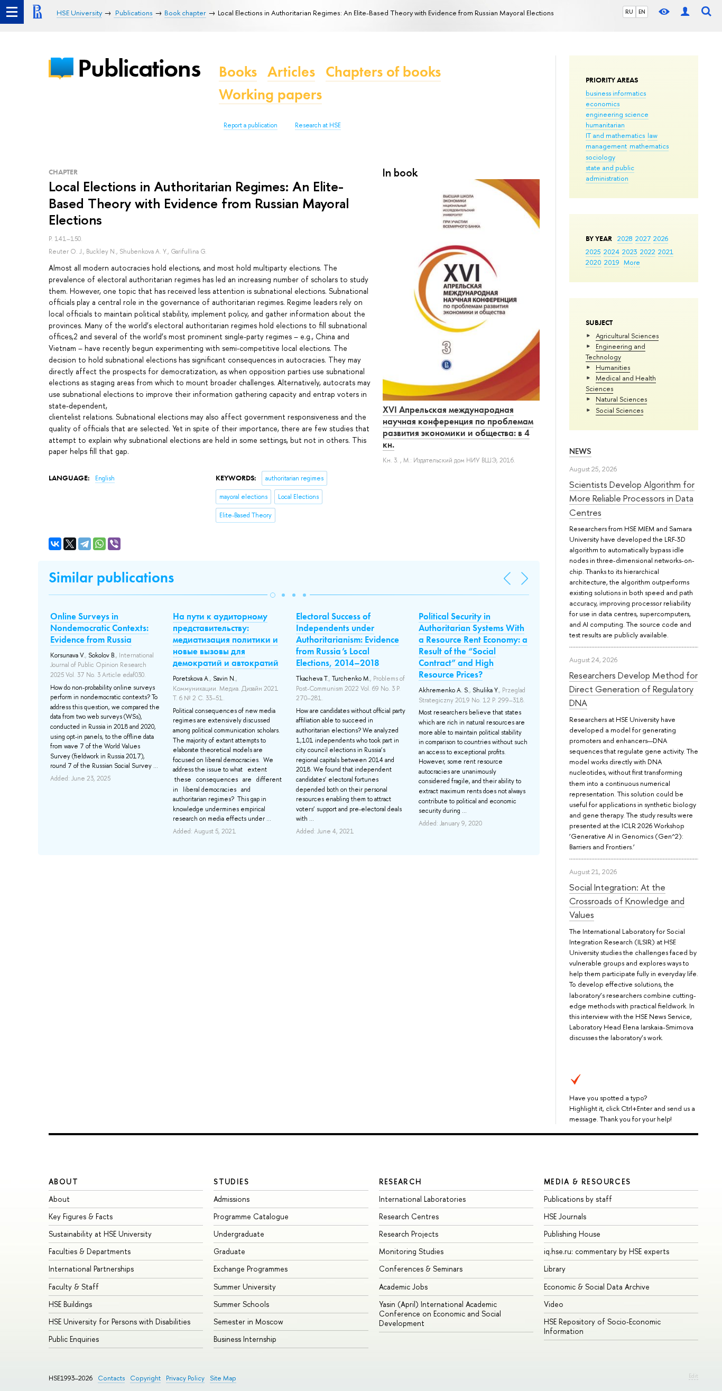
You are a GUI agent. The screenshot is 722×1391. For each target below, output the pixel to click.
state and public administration (610, 173)
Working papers (270, 94)
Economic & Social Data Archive (597, 1287)
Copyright (145, 1378)
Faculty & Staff (74, 1287)
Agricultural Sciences (627, 335)
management (606, 146)
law (652, 135)
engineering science (617, 114)
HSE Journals (565, 1216)
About (63, 1181)
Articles (291, 71)
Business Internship (245, 1339)
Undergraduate (239, 1234)
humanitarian (605, 124)
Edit (693, 1375)
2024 (611, 251)
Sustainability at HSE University (100, 1234)
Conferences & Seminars (420, 1269)
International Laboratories (422, 1199)
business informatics (616, 93)
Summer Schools (241, 1304)
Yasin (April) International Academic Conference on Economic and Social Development (440, 1313)
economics (602, 103)
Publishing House (572, 1234)
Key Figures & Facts (81, 1216)
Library (555, 1269)
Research (400, 1181)
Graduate (229, 1251)
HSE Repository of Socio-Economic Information (602, 1326)
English (105, 478)
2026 (660, 238)
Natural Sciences (621, 399)
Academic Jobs (403, 1287)
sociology (600, 157)
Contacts (111, 1378)
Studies (231, 1181)
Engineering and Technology (615, 351)
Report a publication (250, 125)
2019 (611, 262)
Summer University (245, 1287)
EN (641, 11)
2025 (593, 251)
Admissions (231, 1199)
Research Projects (408, 1234)
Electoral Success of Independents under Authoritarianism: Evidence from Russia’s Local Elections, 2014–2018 (347, 639)
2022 (647, 251)
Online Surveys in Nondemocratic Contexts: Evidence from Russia (99, 627)
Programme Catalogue (251, 1216)
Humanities (613, 367)
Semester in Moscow (248, 1321)
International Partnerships (91, 1269)
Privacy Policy (185, 1378)
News (580, 451)
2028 (625, 238)
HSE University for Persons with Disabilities (119, 1321)
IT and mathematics (615, 135)
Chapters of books (383, 71)
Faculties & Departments (90, 1251)
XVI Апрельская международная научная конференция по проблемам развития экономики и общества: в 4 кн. (458, 427)
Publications (139, 68)
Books (238, 71)
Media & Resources (587, 1181)
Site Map (223, 1378)
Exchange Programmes (251, 1269)
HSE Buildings (70, 1304)
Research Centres (409, 1216)
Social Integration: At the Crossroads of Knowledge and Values (626, 901)
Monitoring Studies (411, 1251)
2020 (593, 262)
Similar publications (111, 577)
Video (553, 1304)
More (632, 262)
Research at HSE (318, 125)
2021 (665, 251)
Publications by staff (578, 1199)
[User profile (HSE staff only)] (685, 12)
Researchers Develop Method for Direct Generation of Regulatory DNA (633, 689)
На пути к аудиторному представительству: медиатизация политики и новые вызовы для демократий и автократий (226, 639)
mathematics (649, 146)
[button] (272, 595)
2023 (629, 251)
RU (629, 11)
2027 (643, 238)
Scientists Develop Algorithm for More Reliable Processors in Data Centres (632, 498)
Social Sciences (619, 410)
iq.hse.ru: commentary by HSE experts (606, 1251)
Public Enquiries (74, 1339)
